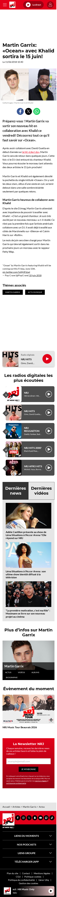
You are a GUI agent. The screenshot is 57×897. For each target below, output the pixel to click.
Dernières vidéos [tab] (41, 491)
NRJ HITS (26, 359)
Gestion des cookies (28, 883)
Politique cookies (32, 876)
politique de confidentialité (16, 783)
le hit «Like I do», (31, 151)
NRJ (26, 392)
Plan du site (12, 873)
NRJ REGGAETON (31, 429)
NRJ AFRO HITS (33, 466)
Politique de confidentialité (21, 880)
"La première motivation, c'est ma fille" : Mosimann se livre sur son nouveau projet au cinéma (28, 613)
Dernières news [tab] (15, 491)
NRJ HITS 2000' (33, 447)
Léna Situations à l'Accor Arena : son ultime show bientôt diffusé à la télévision (26, 574)
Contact (26, 873)
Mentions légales (42, 873)
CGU (18, 876)
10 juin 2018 (35, 275)
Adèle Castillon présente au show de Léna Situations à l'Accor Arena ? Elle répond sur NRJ (26, 534)
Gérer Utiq (43, 880)
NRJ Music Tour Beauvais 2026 (20, 727)
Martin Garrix (14, 666)
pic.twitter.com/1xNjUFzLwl (16, 272)
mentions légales (41, 781)
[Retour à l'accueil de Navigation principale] (12, 5)
